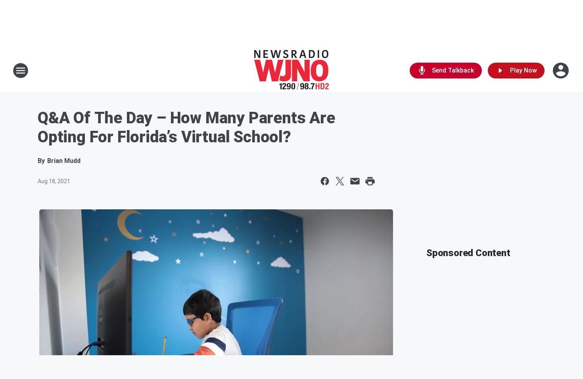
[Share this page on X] (339, 181)
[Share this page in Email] (355, 181)
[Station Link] (291, 70)
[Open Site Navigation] (21, 70)
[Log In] (561, 70)
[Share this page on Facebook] (324, 181)
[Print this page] (370, 181)
